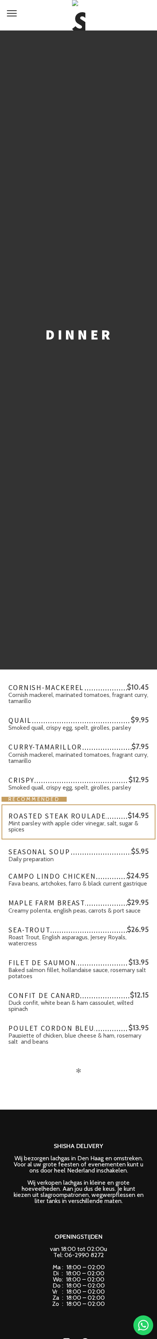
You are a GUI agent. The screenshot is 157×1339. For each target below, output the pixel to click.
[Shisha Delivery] (78, 15)
